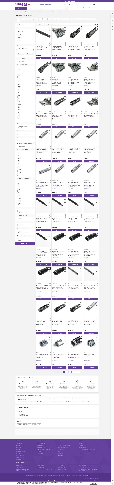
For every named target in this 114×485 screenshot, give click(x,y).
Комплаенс (39, 451)
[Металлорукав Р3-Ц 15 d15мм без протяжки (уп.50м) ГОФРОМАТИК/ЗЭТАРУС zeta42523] (43, 102)
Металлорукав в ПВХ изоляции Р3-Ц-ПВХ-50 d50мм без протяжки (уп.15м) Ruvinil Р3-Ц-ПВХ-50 (57, 219)
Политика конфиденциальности (91, 478)
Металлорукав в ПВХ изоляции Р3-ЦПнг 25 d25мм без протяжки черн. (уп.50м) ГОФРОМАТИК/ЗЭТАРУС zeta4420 (42, 322)
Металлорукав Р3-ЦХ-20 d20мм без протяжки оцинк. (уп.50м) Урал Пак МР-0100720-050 (58, 185)
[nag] (65, 480)
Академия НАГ (61, 449)
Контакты (18, 449)
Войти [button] (90, 8)
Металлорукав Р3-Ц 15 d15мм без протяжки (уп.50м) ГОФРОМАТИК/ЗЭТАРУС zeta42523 (41, 116)
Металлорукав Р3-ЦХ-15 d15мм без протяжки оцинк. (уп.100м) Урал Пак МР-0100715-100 (90, 322)
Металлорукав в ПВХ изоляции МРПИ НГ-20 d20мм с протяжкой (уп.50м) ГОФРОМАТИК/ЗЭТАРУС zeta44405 (89, 47)
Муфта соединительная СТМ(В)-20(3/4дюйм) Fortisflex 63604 (42, 356)
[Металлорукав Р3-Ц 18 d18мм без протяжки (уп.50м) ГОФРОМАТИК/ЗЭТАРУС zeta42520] (91, 68)
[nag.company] (48, 480)
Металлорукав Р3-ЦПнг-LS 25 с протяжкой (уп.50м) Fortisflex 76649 (74, 356)
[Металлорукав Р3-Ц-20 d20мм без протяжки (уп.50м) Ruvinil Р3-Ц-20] (91, 274)
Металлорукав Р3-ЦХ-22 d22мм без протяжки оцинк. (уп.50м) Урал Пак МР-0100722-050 (42, 185)
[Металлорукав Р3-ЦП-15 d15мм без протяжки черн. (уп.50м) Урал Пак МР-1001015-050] (43, 274)
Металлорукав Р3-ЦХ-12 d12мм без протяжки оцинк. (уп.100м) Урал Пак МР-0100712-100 (90, 185)
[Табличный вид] (97, 24)
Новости (18, 445)
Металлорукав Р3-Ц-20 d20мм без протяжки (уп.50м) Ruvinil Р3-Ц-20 (89, 287)
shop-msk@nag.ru (48, 4)
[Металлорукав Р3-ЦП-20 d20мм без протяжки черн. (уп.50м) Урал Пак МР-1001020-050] (91, 239)
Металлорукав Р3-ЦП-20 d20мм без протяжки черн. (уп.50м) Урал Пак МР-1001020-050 (90, 253)
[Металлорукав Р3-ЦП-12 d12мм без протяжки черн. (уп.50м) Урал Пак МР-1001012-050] (75, 239)
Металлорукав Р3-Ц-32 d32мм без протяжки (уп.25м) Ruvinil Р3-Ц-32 (73, 287)
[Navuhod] (54, 480)
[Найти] (66, 8)
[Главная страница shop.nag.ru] (21, 4)
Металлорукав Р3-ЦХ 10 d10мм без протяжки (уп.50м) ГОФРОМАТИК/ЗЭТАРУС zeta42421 (58, 47)
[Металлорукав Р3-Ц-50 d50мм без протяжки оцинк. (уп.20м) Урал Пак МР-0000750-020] (43, 136)
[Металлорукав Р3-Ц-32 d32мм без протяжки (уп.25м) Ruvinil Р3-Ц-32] (75, 274)
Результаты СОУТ (20, 457)
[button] (57, 1)
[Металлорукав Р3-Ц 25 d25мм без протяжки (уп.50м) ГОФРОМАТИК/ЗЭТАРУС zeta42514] (91, 102)
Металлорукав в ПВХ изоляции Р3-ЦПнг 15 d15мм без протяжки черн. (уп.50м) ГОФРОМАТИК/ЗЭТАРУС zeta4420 (73, 322)
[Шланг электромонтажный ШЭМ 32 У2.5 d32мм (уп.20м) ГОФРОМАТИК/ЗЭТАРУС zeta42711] (59, 102)
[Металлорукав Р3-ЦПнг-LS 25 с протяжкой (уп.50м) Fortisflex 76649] (75, 343)
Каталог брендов (20, 455)
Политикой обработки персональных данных (39, 483)
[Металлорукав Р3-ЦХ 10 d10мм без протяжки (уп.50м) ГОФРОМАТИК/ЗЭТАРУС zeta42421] (59, 33)
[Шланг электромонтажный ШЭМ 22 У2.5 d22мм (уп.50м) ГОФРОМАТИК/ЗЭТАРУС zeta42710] (75, 102)
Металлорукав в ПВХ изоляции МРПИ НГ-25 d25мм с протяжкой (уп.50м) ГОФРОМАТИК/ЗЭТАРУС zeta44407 (73, 47)
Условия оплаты (40, 445)
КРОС (59, 451)
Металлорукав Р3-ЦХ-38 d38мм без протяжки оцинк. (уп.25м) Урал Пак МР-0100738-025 (58, 150)
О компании (19, 443)
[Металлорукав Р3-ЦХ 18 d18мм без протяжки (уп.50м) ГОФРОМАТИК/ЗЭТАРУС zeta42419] (59, 68)
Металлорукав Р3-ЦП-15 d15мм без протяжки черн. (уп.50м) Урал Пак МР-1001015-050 (42, 288)
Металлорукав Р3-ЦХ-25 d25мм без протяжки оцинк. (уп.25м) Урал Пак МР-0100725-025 (89, 150)
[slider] (16, 49)
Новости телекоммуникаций (64, 445)
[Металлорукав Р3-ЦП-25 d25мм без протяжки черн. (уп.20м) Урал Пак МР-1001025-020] (59, 274)
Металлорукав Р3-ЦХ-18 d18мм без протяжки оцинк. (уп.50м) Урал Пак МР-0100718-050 (74, 185)
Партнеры (18, 453)
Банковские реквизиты (21, 451)
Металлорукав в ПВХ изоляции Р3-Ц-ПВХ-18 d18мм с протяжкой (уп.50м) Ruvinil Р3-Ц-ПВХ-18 (41, 253)
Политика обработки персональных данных (88, 480)
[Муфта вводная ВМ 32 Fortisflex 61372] (91, 343)
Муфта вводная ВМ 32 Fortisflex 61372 (89, 355)
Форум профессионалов (63, 447)
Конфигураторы (61, 455)
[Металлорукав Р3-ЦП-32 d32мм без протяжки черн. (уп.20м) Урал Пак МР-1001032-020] (59, 239)
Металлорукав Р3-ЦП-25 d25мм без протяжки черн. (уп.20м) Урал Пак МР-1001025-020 (58, 288)
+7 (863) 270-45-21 (40, 467)
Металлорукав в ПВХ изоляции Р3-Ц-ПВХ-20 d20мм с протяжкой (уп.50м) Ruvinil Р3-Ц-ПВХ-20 (89, 219)
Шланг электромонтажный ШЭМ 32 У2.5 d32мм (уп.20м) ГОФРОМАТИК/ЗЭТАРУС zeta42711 (57, 116)
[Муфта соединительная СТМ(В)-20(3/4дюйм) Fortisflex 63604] (43, 343)
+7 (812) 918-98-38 (82, 467)
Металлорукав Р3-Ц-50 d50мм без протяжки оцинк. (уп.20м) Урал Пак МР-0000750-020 (42, 150)
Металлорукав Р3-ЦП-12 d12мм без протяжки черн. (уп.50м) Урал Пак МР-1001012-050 (73, 253)
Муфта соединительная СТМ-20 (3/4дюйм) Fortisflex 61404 (58, 356)
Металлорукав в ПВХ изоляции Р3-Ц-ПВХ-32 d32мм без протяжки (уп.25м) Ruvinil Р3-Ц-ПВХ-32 (73, 219)
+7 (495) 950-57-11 (37, 4)
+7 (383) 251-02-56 (61, 467)
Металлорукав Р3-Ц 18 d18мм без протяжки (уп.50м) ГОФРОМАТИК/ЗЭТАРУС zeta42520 (89, 81)
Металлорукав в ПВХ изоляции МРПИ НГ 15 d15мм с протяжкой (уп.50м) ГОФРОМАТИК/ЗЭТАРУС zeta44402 (41, 81)
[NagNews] (60, 480)
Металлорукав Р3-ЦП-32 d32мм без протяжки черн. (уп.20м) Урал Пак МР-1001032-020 (58, 253)
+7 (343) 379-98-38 (19, 467)
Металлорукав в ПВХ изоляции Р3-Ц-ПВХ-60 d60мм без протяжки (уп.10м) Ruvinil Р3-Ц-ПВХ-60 (41, 219)
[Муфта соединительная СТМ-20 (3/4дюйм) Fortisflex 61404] (59, 343)
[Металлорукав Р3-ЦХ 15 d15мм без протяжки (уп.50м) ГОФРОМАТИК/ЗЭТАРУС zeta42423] (75, 68)
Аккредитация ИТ (20, 459)
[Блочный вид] (95, 24)
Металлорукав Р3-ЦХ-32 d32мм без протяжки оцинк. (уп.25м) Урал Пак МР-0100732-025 (74, 150)
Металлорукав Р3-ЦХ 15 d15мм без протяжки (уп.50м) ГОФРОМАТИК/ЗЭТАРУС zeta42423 (73, 81)
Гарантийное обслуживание (43, 449)
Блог (65, 4)
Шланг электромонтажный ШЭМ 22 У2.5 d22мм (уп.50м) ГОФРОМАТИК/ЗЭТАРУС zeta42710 (73, 116)
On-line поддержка (41, 443)
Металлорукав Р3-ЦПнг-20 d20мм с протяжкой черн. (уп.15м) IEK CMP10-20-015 (42, 47)
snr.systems (60, 453)
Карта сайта (40, 453)
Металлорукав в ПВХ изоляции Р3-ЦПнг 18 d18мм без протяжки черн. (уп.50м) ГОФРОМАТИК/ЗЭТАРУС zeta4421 (57, 322)
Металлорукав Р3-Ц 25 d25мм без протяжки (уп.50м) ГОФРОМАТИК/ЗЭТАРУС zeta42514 (89, 116)
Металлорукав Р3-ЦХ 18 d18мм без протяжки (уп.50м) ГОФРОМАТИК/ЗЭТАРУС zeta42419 (57, 81)
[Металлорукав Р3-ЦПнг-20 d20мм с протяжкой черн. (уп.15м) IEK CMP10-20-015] (43, 33)
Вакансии (18, 447)
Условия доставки (41, 447)
